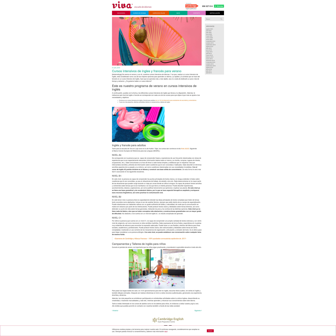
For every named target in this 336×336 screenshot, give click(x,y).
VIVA (142, 290)
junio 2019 (209, 50)
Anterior (115, 310)
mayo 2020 (209, 36)
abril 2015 (209, 73)
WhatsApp (220, 6)
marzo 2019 (209, 55)
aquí (165, 331)
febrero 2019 (209, 57)
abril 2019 (209, 53)
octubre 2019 (210, 43)
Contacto (196, 13)
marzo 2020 (209, 38)
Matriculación (215, 13)
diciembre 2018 (210, 60)
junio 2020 (209, 34)
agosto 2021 (209, 29)
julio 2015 (208, 71)
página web (194, 303)
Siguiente (198, 310)
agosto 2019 (209, 46)
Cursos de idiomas (139, 13)
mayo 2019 (209, 52)
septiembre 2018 (211, 66)
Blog (178, 13)
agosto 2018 (209, 67)
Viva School (121, 13)
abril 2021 (209, 31)
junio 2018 (209, 69)
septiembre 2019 (211, 45)
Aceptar (210, 331)
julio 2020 (208, 32)
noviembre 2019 (210, 41)
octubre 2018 (210, 64)
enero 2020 (209, 39)
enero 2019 (209, 59)
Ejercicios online (159, 13)
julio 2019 (208, 48)
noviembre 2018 (210, 62)
